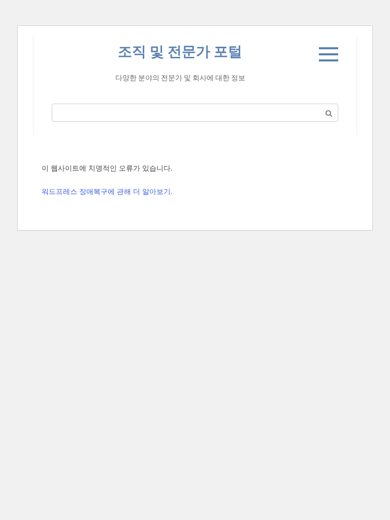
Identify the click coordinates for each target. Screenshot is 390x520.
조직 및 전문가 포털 (180, 51)
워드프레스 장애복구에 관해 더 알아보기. (107, 191)
